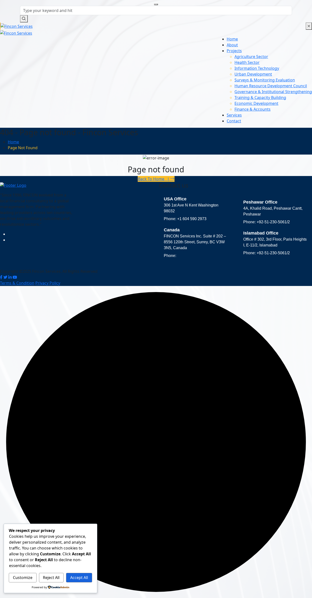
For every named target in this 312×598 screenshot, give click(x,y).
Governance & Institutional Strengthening (273, 91)
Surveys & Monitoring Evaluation (264, 80)
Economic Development (256, 103)
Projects (234, 50)
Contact (234, 121)
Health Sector (247, 62)
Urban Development (253, 74)
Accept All (79, 577)
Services (234, 115)
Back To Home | (154, 179)
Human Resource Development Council (270, 85)
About (232, 45)
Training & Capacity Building (260, 97)
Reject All (51, 577)
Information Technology (256, 68)
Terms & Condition (17, 283)
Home (232, 39)
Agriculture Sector (251, 56)
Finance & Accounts (252, 109)
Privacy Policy (47, 283)
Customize (22, 577)
